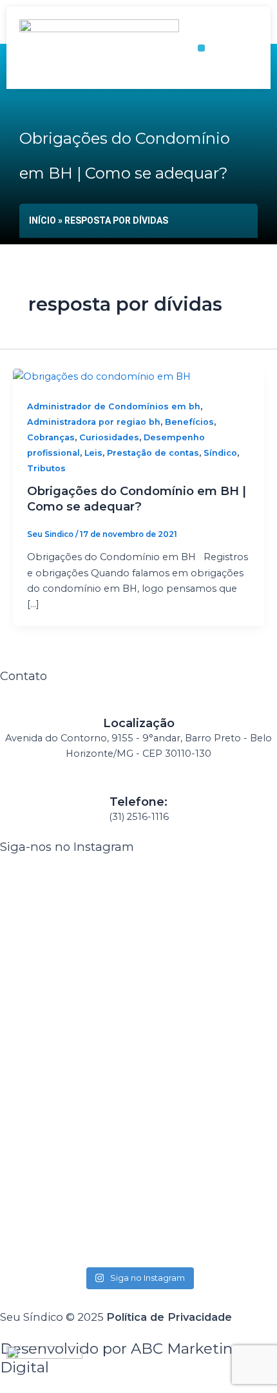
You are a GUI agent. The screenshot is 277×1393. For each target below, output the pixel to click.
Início (42, 220)
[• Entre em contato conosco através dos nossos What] (67, 1195)
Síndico (220, 453)
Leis (93, 453)
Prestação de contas (153, 453)
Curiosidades (109, 437)
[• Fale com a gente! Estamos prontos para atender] (67, 993)
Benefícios (189, 422)
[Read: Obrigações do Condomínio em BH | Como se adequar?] (102, 376)
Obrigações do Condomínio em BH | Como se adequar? (136, 498)
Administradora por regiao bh (93, 422)
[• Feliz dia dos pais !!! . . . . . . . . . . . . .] (209, 1156)
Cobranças (51, 437)
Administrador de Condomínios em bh (113, 406)
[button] (201, 48)
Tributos (46, 468)
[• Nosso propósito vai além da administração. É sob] (209, 993)
